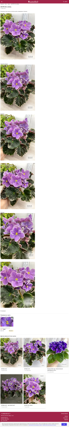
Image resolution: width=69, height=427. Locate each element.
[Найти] (64, 2)
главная (2, 4)
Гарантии (66, 419)
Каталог (66, 416)
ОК (64, 424)
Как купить (65, 417)
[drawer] (2, 2)
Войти (66, 1)
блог (6, 4)
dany (9, 4)
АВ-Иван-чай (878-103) (5, 328)
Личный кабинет (64, 413)
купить (11, 330)
